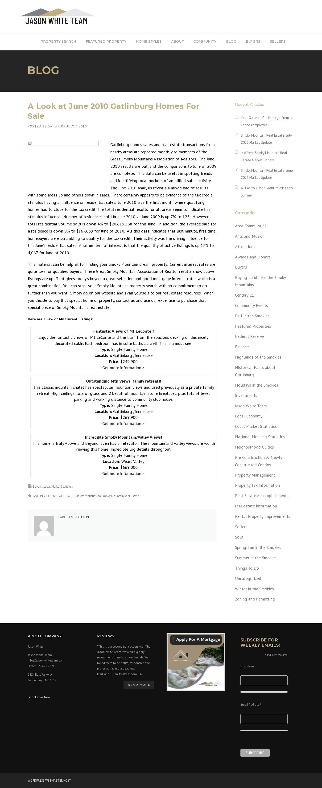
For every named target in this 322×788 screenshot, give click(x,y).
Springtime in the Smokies (258, 547)
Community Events (251, 305)
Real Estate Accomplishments (262, 495)
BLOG (231, 41)
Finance (242, 346)
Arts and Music (248, 236)
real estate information (256, 506)
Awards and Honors (253, 257)
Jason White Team (251, 405)
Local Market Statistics (58, 487)
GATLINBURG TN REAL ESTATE (53, 496)
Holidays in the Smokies (256, 385)
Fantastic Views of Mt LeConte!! (123, 331)
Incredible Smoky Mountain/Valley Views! (123, 437)
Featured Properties (253, 326)
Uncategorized (248, 578)
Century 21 (244, 295)
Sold (239, 537)
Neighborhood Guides (254, 447)
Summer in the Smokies (256, 557)
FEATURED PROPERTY (106, 41)
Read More (139, 684)
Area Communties (250, 226)
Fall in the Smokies (252, 315)
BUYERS (253, 41)
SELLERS (278, 41)
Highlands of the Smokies (258, 357)
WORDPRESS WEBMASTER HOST (49, 781)
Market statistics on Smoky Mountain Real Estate (107, 496)
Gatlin (54, 126)
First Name (247, 666)
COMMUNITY (205, 41)
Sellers (241, 526)
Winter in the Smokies (254, 589)
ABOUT (177, 41)
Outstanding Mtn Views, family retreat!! (123, 381)
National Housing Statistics (260, 436)
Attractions (245, 246)
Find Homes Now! (39, 697)
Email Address (251, 705)
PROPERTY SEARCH (58, 41)
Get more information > (123, 367)
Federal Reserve (249, 336)
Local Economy (248, 416)
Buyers (37, 487)
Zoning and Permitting (255, 599)
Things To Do (247, 568)
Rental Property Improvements (262, 516)
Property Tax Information (257, 485)
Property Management (255, 475)
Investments (246, 395)
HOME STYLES (148, 41)
